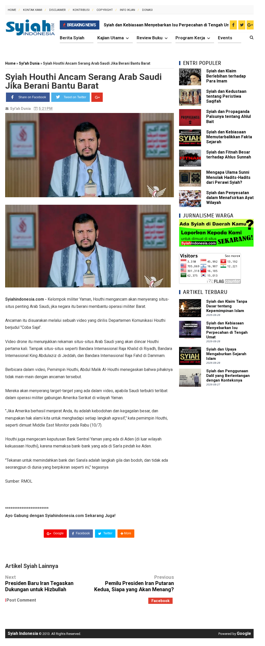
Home (12, 10)
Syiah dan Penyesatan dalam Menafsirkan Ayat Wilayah (230, 197)
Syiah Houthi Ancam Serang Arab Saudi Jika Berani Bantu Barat (83, 81)
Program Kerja (190, 37)
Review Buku (150, 37)
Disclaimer (57, 10)
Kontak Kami (32, 10)
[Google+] (97, 97)
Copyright (105, 10)
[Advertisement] (216, 424)
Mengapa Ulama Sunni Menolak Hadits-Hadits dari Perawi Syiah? (228, 177)
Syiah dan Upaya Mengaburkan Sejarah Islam (226, 354)
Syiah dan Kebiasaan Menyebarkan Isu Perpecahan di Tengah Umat (169, 24)
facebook (160, 600)
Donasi (147, 10)
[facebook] (233, 24)
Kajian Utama (110, 37)
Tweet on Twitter (75, 97)
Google (58, 533)
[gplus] (250, 24)
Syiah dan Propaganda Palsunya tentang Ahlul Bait (228, 116)
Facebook (82, 533)
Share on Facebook (32, 97)
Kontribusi (81, 10)
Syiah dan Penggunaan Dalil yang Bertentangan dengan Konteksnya (228, 376)
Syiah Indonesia (23, 633)
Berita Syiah (72, 37)
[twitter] (241, 24)
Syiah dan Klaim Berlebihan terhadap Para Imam (226, 76)
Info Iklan (127, 10)
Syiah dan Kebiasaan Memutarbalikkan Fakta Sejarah (229, 137)
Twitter (107, 533)
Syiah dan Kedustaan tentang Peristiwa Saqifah (226, 96)
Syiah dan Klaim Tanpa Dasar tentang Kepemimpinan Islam (226, 306)
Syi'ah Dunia (20, 109)
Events (225, 37)
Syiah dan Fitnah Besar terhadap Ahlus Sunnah (228, 154)
